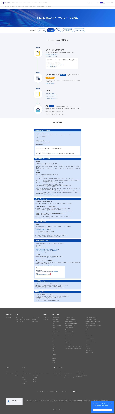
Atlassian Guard (55, 333)
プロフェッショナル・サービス (91, 323)
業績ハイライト (24, 377)
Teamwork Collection (55, 317)
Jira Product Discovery (56, 331)
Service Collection (55, 319)
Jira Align (53, 327)
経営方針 (23, 383)
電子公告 (34, 379)
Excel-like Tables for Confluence (70, 319)
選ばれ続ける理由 (9, 317)
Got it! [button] (102, 409)
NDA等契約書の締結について (51, 96)
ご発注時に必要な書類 (50, 93)
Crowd (53, 362)
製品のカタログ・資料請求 (57, 373)
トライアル (43, 30)
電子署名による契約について (51, 98)
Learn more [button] (95, 406)
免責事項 (34, 381)
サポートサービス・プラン (20, 317)
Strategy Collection (55, 321)
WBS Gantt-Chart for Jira (69, 317)
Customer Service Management (57, 335)
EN (103, 2)
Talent (53, 350)
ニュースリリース (46, 317)
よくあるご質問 (35, 375)
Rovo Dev (54, 354)
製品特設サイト (88, 348)
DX (52, 356)
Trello (53, 344)
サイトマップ (64, 391)
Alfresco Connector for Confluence (70, 335)
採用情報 (16, 375)
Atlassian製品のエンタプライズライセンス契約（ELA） (74, 346)
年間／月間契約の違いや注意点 (51, 56)
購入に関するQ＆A (35, 321)
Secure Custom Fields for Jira (70, 325)
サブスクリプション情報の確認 (42, 151)
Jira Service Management (56, 325)
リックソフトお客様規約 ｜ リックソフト (43, 252)
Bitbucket (53, 352)
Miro (86, 331)
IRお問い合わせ (35, 377)
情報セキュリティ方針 (54, 391)
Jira (53, 323)
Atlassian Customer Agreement (41, 247)
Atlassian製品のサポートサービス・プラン (55, 64)
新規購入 (51, 30)
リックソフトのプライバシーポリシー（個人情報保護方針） (47, 250)
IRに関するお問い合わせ (80, 373)
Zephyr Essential (68, 344)
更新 (59, 30)
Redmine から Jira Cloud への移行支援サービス (73, 348)
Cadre (87, 327)
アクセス (16, 373)
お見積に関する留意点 (50, 83)
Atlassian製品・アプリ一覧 (9, 6)
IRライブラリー (24, 379)
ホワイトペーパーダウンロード (69, 377)
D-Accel (66, 329)
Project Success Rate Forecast (70, 331)
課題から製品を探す (89, 350)
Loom (53, 342)
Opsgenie (54, 346)
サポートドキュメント (19, 321)
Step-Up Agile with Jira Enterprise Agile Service (93, 325)
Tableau (87, 333)
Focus (53, 348)
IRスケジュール (24, 381)
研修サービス (88, 344)
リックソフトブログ (35, 317)
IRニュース (24, 375)
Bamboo (53, 360)
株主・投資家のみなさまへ (26, 373)
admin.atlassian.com (54, 153)
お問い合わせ (50, 77)
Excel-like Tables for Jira (69, 327)
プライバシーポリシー (41, 391)
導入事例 (87, 346)
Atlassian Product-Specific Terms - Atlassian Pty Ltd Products (47, 249)
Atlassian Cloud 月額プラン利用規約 (45, 194)
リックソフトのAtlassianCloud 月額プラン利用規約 (44, 257)
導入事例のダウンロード (68, 373)
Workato (87, 329)
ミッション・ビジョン (9, 373)
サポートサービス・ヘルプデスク (91, 342)
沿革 (6, 375)
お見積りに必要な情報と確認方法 (52, 54)
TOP (2, 6)
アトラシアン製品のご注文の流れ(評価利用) (22, 6)
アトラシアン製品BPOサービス (91, 319)
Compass (54, 358)
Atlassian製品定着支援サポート (53, 66)
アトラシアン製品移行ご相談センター (92, 317)
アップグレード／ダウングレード (68, 30)
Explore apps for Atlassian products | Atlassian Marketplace (46, 265)
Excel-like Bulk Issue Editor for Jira (70, 321)
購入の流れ (34, 319)
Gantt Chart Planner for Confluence (71, 323)
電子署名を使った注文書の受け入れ (41, 229)
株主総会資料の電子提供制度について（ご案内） (41, 373)
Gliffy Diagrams (67, 342)
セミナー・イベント (67, 375)
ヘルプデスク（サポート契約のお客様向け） (23, 319)
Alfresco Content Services (90, 335)
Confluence (54, 329)
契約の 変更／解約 (80, 30)
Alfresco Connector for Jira (69, 333)
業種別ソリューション (89, 352)
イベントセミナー (46, 319)
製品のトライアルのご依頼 (57, 375)
